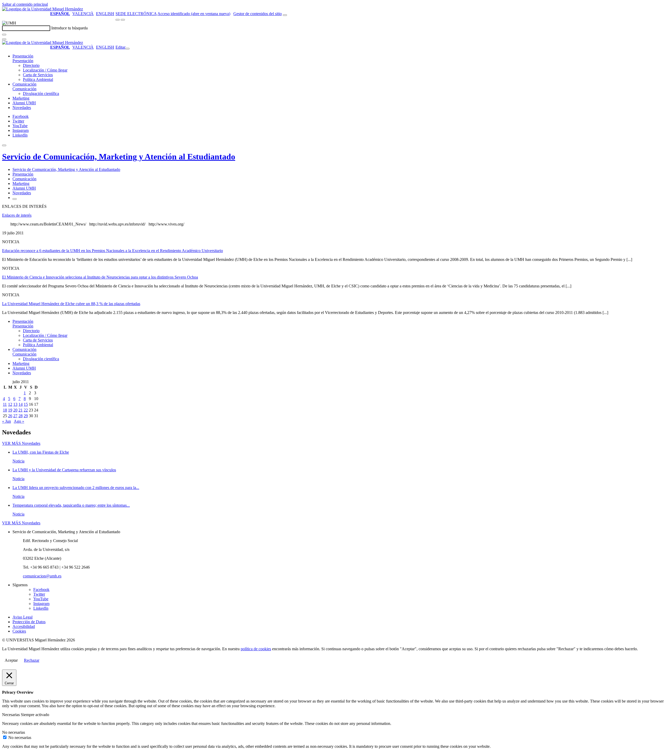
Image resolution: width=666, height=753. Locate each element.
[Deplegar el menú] (14, 199)
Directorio (31, 65)
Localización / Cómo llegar (45, 70)
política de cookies (256, 649)
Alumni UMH (24, 103)
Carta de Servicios (38, 75)
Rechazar (31, 660)
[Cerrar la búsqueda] (4, 39)
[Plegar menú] (127, 48)
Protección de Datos (29, 622)
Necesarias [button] (11, 714)
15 (26, 404)
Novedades (21, 107)
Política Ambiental (38, 79)
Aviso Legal (22, 617)
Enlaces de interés (16, 215)
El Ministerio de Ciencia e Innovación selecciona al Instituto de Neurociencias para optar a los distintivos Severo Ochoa (100, 277)
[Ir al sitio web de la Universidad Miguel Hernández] (42, 9)
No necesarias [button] (13, 732)
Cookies (19, 631)
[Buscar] (4, 34)
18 (5, 410)
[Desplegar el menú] (123, 20)
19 (10, 410)
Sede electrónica (136, 13)
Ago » (19, 421)
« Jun (6, 421)
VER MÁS (21, 443)
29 (26, 416)
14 (20, 404)
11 (5, 404)
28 (20, 416)
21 (20, 410)
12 (10, 404)
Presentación (22, 56)
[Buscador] (285, 15)
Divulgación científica (41, 93)
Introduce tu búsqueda (69, 28)
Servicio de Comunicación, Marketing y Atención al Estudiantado (118, 156)
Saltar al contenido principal (25, 4)
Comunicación (24, 84)
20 (15, 410)
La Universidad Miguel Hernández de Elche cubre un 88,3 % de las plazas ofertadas (71, 303)
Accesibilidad (23, 626)
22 (26, 410)
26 (10, 416)
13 (15, 404)
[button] (22, 61)
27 (15, 416)
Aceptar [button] (11, 660)
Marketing (20, 98)
